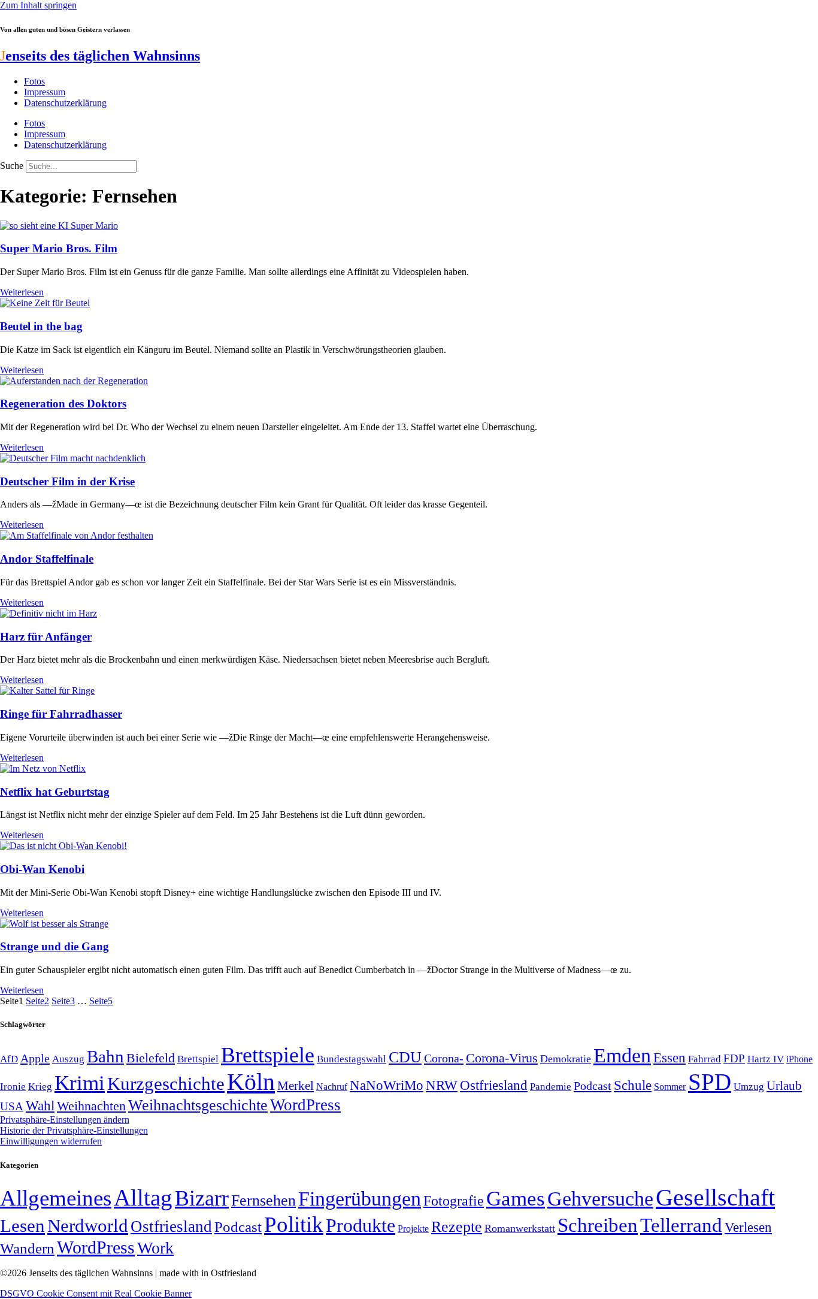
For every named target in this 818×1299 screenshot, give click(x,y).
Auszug (68, 1059)
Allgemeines (55, 1198)
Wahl (40, 1105)
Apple (35, 1058)
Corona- (443, 1058)
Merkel (295, 1085)
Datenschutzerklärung (65, 103)
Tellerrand (681, 1225)
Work (155, 1247)
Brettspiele (267, 1055)
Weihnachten (91, 1105)
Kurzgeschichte (166, 1083)
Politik (293, 1224)
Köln (251, 1081)
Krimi (79, 1083)
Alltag (143, 1197)
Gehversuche (600, 1199)
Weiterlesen (22, 292)
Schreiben (598, 1225)
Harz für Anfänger (46, 636)
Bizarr (202, 1198)
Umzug (749, 1086)
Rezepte (456, 1226)
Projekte (413, 1229)
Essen (669, 1057)
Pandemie (550, 1086)
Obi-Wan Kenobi (42, 869)
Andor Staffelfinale (46, 558)
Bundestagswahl (351, 1059)
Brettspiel (198, 1059)
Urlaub (784, 1086)
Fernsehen (263, 1200)
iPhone (799, 1059)
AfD (9, 1059)
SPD (709, 1082)
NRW (442, 1085)
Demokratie (565, 1059)
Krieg (40, 1086)
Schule (633, 1085)
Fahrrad (704, 1059)
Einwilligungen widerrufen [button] (51, 1141)
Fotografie (453, 1201)
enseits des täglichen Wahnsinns (100, 56)
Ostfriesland (494, 1085)
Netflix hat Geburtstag (55, 792)
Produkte (360, 1225)
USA (11, 1106)
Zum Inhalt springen (38, 5)
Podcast (592, 1085)
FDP (734, 1058)
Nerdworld (87, 1225)
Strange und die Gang (54, 946)
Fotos (34, 81)
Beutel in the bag (41, 326)
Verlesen (748, 1227)
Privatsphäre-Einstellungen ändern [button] (64, 1119)
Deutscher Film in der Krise (67, 481)
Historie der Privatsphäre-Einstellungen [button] (74, 1130)
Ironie (13, 1086)
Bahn (105, 1056)
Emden (622, 1055)
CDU (405, 1057)
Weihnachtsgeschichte (198, 1105)
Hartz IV (765, 1059)
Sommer (670, 1086)
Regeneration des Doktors (63, 403)
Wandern (27, 1248)
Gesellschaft (715, 1197)
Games (515, 1198)
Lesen (22, 1225)
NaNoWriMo (386, 1085)
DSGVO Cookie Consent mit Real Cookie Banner (96, 1293)
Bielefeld (150, 1057)
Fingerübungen (359, 1199)
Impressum (44, 92)
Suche (11, 166)
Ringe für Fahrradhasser (61, 714)
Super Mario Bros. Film (58, 248)
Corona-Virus (502, 1057)
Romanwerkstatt (519, 1228)
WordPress (305, 1105)
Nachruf (331, 1087)
